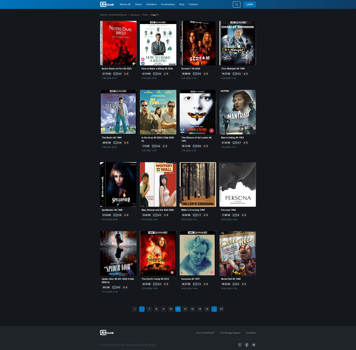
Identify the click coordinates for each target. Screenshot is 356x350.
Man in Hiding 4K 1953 (232, 137)
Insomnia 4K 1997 (190, 279)
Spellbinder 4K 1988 (112, 210)
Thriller (145, 15)
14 (199, 309)
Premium (193, 4)
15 (207, 309)
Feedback (251, 332)
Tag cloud (134, 15)
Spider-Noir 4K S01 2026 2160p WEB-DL (118, 281)
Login (250, 4)
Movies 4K (125, 4)
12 (185, 309)
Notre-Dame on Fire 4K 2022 (117, 68)
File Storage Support (230, 332)
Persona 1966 (228, 210)
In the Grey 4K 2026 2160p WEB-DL (158, 139)
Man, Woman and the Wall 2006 (158, 210)
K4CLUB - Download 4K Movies (113, 15)
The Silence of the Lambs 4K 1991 (196, 139)
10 (171, 309)
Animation (151, 4)
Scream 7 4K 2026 (190, 68)
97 (221, 309)
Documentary (168, 4)
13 (192, 309)
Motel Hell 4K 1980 (231, 279)
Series (138, 4)
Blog (182, 4)
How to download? (205, 332)
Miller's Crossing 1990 (193, 210)
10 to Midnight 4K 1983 (233, 68)
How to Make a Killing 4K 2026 (157, 68)
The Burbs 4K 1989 (111, 137)
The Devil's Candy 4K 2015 (155, 279)
